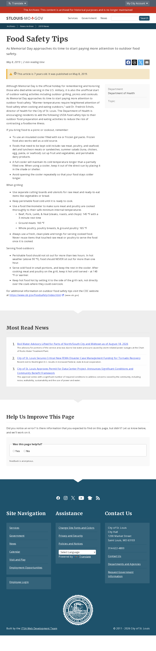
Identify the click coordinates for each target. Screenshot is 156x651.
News (104, 18)
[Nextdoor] (90, 498)
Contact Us (114, 556)
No (28, 451)
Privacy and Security (71, 535)
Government (89, 18)
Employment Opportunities (25, 567)
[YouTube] (81, 498)
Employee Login (19, 582)
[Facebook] (58, 498)
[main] (78, 251)
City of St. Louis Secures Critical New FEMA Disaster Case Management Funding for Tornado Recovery (79, 358)
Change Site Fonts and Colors (76, 527)
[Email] (147, 62)
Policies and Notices (71, 543)
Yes (17, 451)
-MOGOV (24, 18)
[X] (73, 498)
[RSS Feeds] (98, 498)
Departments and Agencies (124, 564)
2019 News (44, 26)
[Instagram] (65, 498)
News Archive (27, 26)
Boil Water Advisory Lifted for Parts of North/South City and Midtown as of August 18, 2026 (72, 344)
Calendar (14, 551)
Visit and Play (17, 559)
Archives (11, 26)
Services (73, 18)
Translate (85, 556)
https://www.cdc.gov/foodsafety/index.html (35, 295)
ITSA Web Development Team (39, 628)
